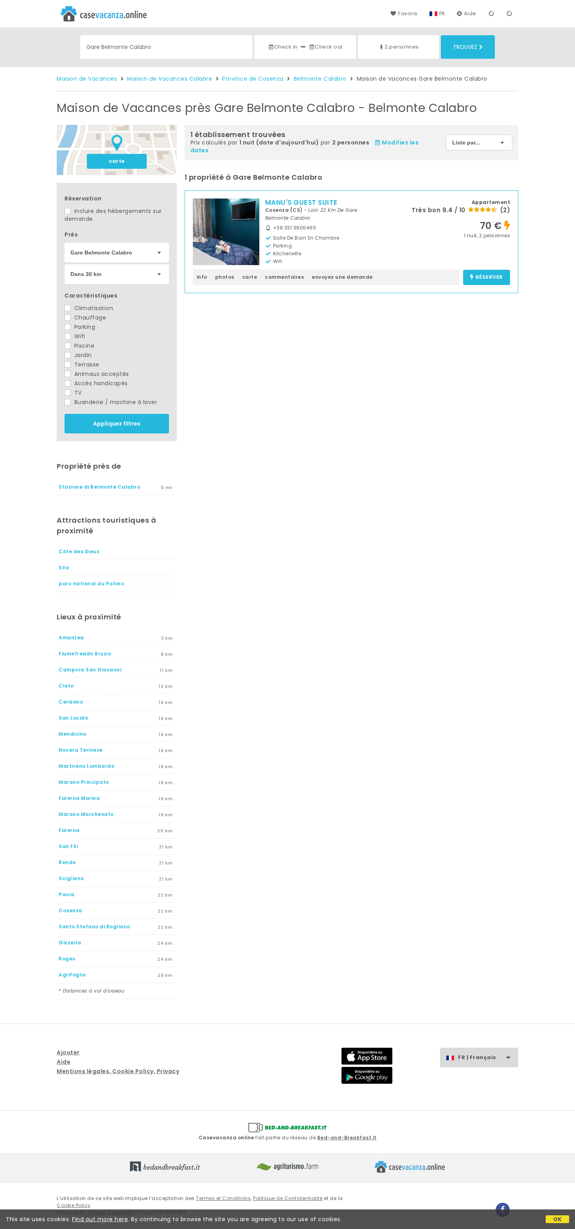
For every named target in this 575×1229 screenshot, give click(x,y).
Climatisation (92, 308)
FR (442, 13)
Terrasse (85, 364)
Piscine (83, 346)
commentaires (284, 277)
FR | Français (477, 1057)
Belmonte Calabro (320, 79)
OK (557, 1219)
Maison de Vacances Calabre (169, 79)
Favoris (407, 13)
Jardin (82, 355)
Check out (329, 47)
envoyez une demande (342, 277)
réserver (489, 277)
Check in (286, 47)
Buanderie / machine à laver (114, 402)
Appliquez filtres (116, 424)
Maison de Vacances (87, 79)
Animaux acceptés (100, 374)
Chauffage (89, 317)
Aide (470, 13)
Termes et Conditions (223, 1198)
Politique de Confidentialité (287, 1198)
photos (224, 277)
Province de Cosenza (253, 79)
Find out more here (100, 1219)
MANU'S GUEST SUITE (301, 202)
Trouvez (465, 47)
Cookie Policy (74, 1205)
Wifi (78, 336)
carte (117, 161)
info (202, 277)
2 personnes (402, 47)
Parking (83, 327)
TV (77, 393)
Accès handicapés (100, 383)
